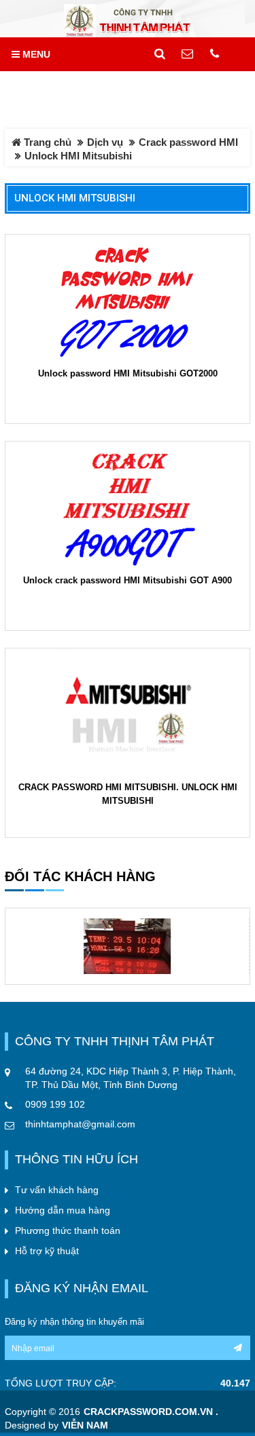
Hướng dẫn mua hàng (62, 1210)
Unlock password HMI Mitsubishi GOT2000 (128, 373)
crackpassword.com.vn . (151, 1412)
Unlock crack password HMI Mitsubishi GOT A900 (127, 580)
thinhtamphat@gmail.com (80, 1124)
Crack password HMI (188, 142)
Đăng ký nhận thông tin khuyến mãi (74, 1322)
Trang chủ (46, 142)
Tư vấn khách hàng (57, 1189)
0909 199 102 (55, 1104)
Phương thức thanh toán (67, 1230)
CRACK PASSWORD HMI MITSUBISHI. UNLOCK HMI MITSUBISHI (127, 794)
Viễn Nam (85, 1425)
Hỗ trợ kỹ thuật (47, 1250)
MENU (35, 54)
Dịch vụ (105, 142)
